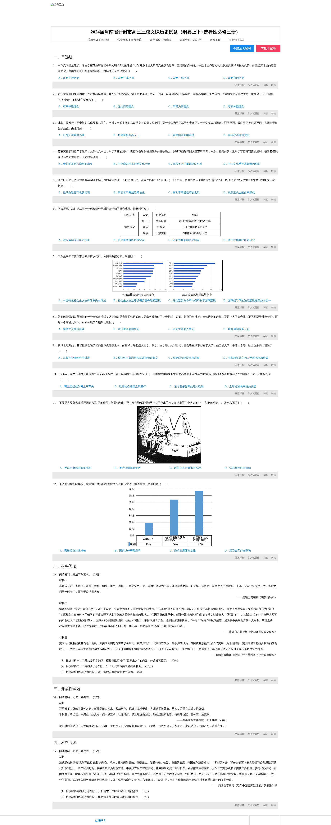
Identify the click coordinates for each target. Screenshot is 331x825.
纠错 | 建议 (239, 16)
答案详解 (239, 85)
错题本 (220, 16)
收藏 (265, 85)
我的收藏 (200, 16)
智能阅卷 (181, 16)
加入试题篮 (253, 85)
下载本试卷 (268, 48)
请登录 (258, 4)
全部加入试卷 (242, 48)
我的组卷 (142, 16)
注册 (265, 4)
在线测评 (161, 16)
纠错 (273, 85)
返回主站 (275, 4)
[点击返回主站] (60, 12)
